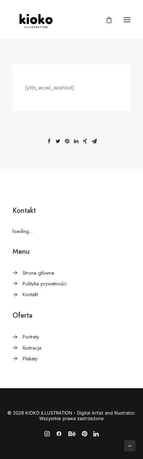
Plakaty (30, 358)
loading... (22, 231)
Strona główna (38, 273)
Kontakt (30, 294)
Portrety (31, 337)
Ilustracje (32, 348)
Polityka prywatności (45, 283)
